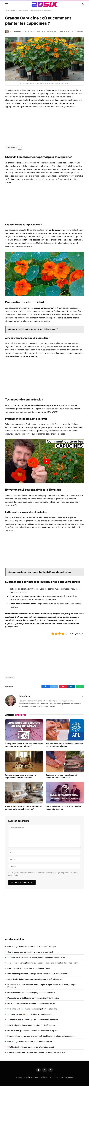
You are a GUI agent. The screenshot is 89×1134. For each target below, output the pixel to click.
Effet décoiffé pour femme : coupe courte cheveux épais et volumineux (37, 974)
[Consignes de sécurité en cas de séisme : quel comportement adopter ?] (24, 729)
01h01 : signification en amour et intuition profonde (28, 968)
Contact (56, 1077)
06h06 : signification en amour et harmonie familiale (29, 1041)
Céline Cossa (17, 31)
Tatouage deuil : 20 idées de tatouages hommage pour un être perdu (36, 957)
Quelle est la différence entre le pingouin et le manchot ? (31, 992)
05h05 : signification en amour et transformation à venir (30, 1047)
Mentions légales (67, 1077)
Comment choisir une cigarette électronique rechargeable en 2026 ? (36, 1052)
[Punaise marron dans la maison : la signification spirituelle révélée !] (24, 761)
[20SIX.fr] (45, 4)
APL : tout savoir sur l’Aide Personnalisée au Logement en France (64, 744)
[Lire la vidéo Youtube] (46, 461)
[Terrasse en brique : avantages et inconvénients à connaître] (65, 761)
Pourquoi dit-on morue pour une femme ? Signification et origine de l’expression (41, 1036)
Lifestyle (12, 10)
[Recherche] (82, 4)
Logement (9, 677)
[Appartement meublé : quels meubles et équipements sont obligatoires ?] (24, 792)
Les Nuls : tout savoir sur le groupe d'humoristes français (31, 1003)
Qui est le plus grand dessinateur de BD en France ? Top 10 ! (32, 1031)
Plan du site (48, 1077)
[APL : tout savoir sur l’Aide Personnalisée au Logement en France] (65, 729)
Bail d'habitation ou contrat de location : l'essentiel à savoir (64, 807)
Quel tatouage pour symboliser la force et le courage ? (30, 952)
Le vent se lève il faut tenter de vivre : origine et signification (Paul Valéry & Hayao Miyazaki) (41, 986)
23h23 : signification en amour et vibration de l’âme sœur (31, 1025)
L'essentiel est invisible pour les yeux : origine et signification (33, 998)
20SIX (7, 10)
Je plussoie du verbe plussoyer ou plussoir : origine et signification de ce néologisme (43, 963)
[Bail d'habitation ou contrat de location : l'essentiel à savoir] (65, 792)
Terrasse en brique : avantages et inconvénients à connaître (61, 776)
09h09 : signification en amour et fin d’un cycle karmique (31, 946)
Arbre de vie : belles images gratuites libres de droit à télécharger (34, 979)
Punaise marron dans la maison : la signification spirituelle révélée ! (20, 776)
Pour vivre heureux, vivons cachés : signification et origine (32, 1009)
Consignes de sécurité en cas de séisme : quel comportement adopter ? (24, 744)
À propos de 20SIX (36, 1077)
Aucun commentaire (66, 31)
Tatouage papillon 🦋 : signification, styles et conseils (29, 1014)
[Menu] (6, 4)
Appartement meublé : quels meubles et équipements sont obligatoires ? (23, 807)
